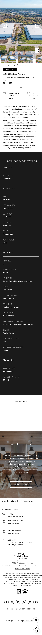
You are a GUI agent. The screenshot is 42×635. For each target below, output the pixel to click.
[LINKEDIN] (18, 602)
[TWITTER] (24, 602)
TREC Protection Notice (22, 563)
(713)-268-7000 (13, 523)
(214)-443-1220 (13, 533)
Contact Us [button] (21, 484)
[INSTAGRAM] (12, 602)
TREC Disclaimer (22, 569)
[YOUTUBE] (30, 602)
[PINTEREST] (35, 602)
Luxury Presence (27, 609)
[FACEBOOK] (6, 602)
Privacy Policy (30, 620)
